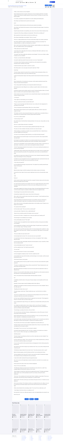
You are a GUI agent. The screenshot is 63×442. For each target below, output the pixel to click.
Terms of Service (50, 437)
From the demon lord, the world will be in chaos (17, 5)
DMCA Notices (50, 438)
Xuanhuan (32, 438)
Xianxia (31, 437)
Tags (28, 2)
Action (40, 438)
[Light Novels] (11, 2)
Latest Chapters (24, 437)
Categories (23, 2)
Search (18, 2)
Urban (40, 437)
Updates (32, 2)
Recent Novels (24, 438)
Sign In (53, 1)
